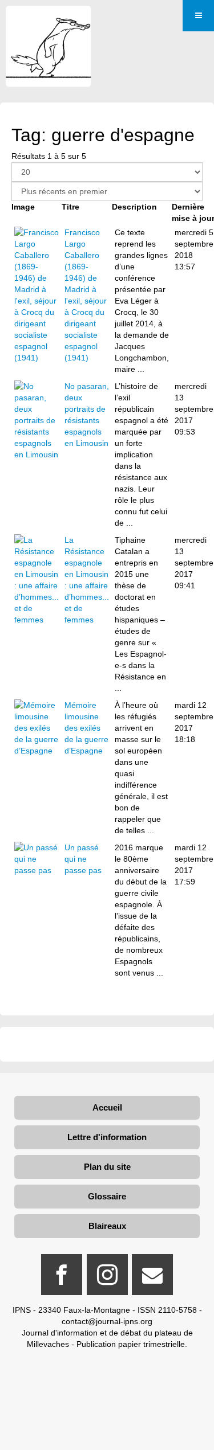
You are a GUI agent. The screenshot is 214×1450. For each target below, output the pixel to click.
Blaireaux (107, 1226)
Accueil (107, 1107)
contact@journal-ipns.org (107, 1321)
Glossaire (107, 1196)
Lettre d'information (107, 1137)
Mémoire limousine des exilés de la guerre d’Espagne (86, 728)
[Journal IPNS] (48, 21)
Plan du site (107, 1167)
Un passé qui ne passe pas (83, 859)
